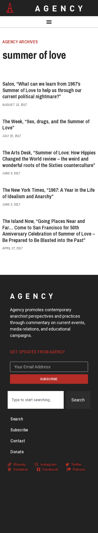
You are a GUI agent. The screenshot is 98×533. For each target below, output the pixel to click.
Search (16, 419)
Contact (17, 441)
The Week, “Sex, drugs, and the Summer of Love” (45, 124)
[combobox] (36, 400)
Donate (17, 452)
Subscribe (19, 430)
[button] (49, 22)
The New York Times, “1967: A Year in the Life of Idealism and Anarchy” (48, 193)
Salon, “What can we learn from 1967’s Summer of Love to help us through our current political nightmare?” (42, 90)
